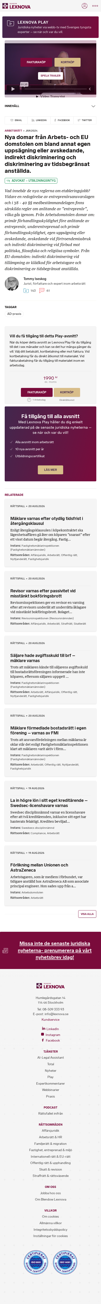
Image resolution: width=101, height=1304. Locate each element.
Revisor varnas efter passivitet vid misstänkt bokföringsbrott (43, 593)
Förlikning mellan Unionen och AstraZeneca (39, 867)
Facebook (63, 120)
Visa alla (87, 914)
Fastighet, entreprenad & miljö (50, 1150)
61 (48, 291)
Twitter (86, 120)
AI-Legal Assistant (50, 1058)
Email (18, 120)
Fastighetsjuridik (38, 559)
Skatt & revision (50, 1169)
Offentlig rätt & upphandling (50, 1163)
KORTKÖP (67, 62)
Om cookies (50, 1217)
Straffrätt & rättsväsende (51, 1176)
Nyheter (50, 1071)
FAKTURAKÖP (36, 62)
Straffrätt (66, 623)
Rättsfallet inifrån (50, 1114)
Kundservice (50, 1020)
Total (50, 1064)
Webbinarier (50, 1090)
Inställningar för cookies (50, 1236)
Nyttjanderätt (18, 559)
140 (33, 291)
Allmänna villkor (50, 1223)
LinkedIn (41, 120)
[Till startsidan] (16, 5)
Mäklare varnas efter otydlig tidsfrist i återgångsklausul (46, 521)
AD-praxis (14, 314)
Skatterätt (80, 623)
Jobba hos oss (50, 1193)
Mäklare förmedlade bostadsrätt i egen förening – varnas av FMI (48, 731)
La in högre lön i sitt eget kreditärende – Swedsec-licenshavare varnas (49, 803)
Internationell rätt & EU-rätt (50, 1157)
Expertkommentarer (50, 1084)
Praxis (50, 1096)
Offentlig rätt (69, 555)
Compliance (38, 833)
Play (50, 1077)
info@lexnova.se (56, 1014)
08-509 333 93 (53, 1009)
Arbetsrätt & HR (50, 1137)
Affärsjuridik (38, 555)
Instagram (52, 1035)
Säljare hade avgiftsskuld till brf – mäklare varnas (42, 658)
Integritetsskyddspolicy (50, 1230)
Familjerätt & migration (50, 1144)
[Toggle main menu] (95, 5)
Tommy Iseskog (34, 279)
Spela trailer (51, 75)
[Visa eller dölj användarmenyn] (84, 5)
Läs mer (50, 470)
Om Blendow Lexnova (50, 1199)
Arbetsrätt (13, 130)
